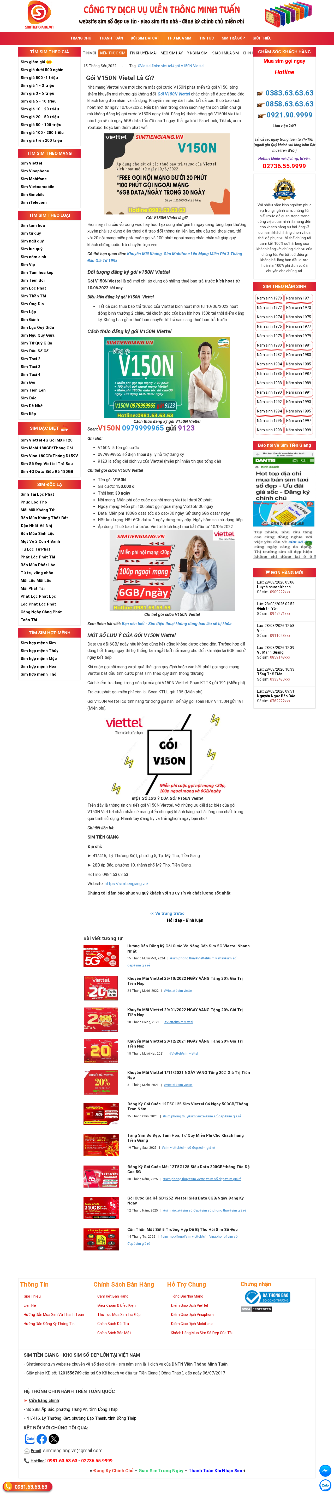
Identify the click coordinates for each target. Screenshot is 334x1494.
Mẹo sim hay (172, 53)
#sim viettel (161, 66)
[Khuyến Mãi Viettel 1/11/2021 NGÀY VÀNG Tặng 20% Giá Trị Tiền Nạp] (104, 1082)
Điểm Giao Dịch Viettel (189, 1305)
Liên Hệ (30, 1305)
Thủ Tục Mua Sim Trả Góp (119, 1314)
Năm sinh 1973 (298, 307)
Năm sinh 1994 (269, 411)
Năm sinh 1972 (269, 307)
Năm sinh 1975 (298, 317)
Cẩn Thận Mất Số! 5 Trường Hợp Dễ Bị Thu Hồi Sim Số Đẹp (182, 1229)
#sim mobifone (172, 1236)
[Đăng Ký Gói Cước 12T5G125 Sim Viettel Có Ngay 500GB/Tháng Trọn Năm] (104, 1114)
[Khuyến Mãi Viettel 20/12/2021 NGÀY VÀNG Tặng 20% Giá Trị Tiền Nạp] (104, 1051)
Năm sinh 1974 (269, 317)
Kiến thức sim (112, 53)
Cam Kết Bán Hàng (112, 1296)
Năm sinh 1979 (298, 336)
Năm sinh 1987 (298, 373)
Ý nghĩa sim (197, 53)
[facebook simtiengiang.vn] (325, 1471)
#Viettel (144, 66)
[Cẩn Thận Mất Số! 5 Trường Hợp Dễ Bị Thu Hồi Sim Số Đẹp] (104, 1239)
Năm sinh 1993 (298, 402)
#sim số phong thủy (214, 1210)
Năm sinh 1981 (298, 345)
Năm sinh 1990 (269, 392)
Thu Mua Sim (179, 38)
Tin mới (89, 53)
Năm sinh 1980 (269, 345)
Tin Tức (206, 38)
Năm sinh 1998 (269, 430)
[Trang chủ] (167, 14)
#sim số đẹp (214, 1116)
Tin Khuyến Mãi (143, 53)
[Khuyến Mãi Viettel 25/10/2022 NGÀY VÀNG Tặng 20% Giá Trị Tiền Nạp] (104, 988)
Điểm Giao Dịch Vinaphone (192, 1314)
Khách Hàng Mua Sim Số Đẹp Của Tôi (201, 1333)
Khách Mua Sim (225, 53)
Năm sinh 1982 (269, 355)
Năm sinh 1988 (269, 383)
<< (167, 913)
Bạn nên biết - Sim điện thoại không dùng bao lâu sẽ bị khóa (176, 623)
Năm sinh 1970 (269, 298)
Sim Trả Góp (233, 38)
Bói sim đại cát (145, 38)
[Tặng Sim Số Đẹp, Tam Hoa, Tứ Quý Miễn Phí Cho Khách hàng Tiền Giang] (104, 1145)
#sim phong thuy (182, 958)
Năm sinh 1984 (269, 364)
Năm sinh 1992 (269, 402)
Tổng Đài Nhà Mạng (187, 1296)
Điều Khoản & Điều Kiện (116, 1305)
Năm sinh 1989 (298, 383)
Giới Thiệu (262, 38)
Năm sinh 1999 (298, 430)
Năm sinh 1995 (298, 411)
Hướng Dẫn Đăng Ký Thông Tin (49, 1324)
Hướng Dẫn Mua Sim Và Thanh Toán (54, 1314)
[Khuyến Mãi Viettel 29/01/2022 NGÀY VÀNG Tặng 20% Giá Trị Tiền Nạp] (104, 1020)
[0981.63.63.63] (325, 1485)
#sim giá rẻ (141, 965)
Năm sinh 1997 (298, 420)
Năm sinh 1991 (298, 392)
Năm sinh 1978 (269, 336)
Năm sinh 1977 (298, 326)
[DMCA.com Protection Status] (256, 1308)
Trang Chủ (80, 38)
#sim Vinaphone (213, 1236)
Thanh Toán (111, 38)
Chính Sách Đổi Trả (113, 1324)
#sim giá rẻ (232, 1116)
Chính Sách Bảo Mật (114, 1333)
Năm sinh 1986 (269, 373)
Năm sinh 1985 (298, 364)
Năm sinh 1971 (298, 298)
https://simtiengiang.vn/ (127, 883)
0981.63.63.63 (31, 1487)
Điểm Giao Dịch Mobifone (192, 1324)
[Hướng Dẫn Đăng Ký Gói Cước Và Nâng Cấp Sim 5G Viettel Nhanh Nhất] (104, 956)
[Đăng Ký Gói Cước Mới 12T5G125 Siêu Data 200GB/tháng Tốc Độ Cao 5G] (104, 1176)
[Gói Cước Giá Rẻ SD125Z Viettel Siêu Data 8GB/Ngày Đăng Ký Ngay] (104, 1208)
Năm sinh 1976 (269, 326)
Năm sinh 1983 (298, 355)
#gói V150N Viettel (188, 66)
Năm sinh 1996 (269, 420)
